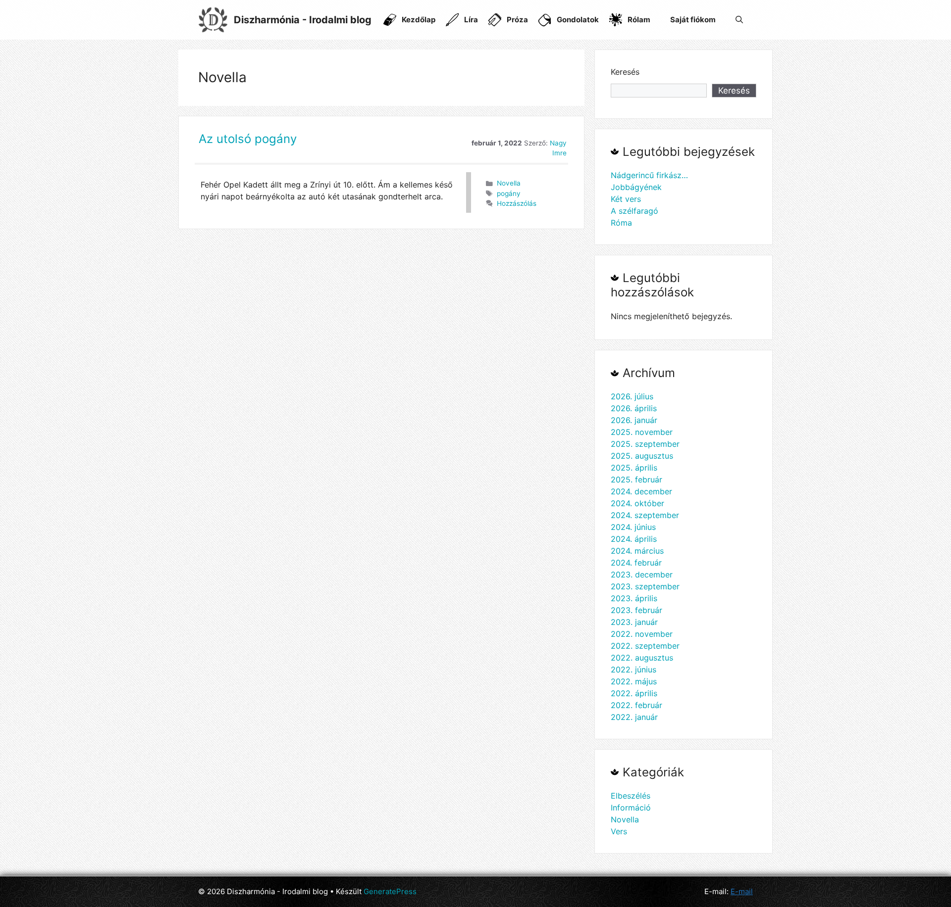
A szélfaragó (634, 211)
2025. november (642, 432)
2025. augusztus (642, 456)
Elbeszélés (630, 796)
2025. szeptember (645, 444)
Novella (509, 183)
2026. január (634, 420)
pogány (509, 193)
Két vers (626, 199)
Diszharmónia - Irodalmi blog (302, 20)
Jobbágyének (636, 187)
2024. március (637, 551)
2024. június (633, 527)
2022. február (636, 705)
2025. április (634, 468)
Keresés (625, 72)
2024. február (636, 563)
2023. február (636, 610)
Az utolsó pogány (248, 139)
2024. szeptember (645, 515)
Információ (631, 807)
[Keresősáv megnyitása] (739, 20)
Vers (619, 831)
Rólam (639, 19)
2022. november (642, 634)
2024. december (641, 491)
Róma (621, 223)
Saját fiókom (693, 19)
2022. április (634, 693)
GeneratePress (390, 891)
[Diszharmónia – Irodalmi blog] (213, 19)
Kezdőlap (418, 19)
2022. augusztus (642, 658)
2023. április (634, 598)
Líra (471, 19)
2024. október (637, 503)
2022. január (634, 717)
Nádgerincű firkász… (649, 175)
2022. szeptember (645, 646)
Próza (517, 19)
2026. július (632, 396)
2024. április (634, 539)
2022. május (634, 681)
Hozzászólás (516, 203)
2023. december (642, 574)
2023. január (634, 622)
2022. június (633, 669)
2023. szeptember (645, 586)
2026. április (634, 408)
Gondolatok (578, 19)
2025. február (636, 479)
